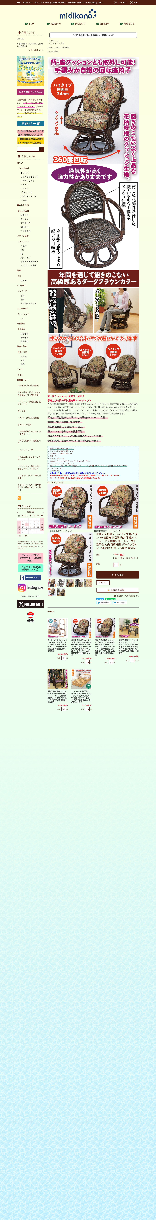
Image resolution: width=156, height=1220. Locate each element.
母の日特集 (53, 51)
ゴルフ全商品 (23, 168)
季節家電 (25, 338)
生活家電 (25, 334)
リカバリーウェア (25, 450)
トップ (31, 24)
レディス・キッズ (28, 196)
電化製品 (21, 329)
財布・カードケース (29, 262)
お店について (56, 24)
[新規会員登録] (30, 95)
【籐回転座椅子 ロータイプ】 (60, 531)
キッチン (25, 219)
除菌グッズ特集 (24, 425)
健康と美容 (22, 352)
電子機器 (25, 341)
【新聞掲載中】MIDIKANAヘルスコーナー (29, 432)
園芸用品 (25, 227)
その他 (24, 200)
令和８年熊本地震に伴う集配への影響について (93, 35)
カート (136, 3)
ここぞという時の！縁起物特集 (29, 477)
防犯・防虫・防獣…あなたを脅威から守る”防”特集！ (29, 393)
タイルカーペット (28, 303)
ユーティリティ (27, 181)
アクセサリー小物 (28, 265)
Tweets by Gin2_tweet (30, 596)
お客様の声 (104, 24)
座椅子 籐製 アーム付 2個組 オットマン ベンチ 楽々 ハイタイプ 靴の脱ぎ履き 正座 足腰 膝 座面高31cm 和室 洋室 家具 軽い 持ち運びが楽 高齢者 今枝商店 (129, 646)
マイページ (122, 3)
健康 (23, 360)
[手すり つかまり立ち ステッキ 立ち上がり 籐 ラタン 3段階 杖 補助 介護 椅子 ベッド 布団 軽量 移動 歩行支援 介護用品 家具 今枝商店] (58, 628)
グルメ (20, 375)
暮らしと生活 (54, 47)
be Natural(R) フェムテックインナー (29, 458)
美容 (23, 364)
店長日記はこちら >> (36, 50)
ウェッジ (25, 188)
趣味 (19, 276)
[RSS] (19, 499)
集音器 (24, 357)
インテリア (53, 43)
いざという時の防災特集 (28, 418)
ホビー (24, 281)
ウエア (24, 246)
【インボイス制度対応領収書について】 (30, 568)
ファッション (23, 241)
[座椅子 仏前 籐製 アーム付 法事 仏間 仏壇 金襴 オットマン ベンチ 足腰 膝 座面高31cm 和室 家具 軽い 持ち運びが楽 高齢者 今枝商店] (58, 679)
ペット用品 (25, 231)
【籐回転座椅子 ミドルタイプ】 (107, 531)
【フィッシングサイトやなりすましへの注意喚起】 (30, 558)
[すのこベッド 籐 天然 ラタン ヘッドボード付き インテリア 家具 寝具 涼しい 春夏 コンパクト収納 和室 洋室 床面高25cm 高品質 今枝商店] (81, 679)
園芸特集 (21, 411)
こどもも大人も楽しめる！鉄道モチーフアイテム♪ (29, 467)
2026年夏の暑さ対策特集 (28, 386)
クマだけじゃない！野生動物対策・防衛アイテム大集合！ (29, 487)
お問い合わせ (129, 24)
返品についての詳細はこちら (128, 596)
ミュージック (23, 314)
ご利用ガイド (80, 24)
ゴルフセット (26, 192)
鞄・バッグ (25, 258)
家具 (62, 43)
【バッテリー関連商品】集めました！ (29, 403)
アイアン (25, 185)
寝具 (23, 300)
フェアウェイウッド (29, 177)
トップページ (53, 41)
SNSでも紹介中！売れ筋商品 (29, 442)
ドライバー (25, 173)
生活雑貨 (66, 47)
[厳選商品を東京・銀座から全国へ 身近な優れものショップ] (78, 18)
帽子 (23, 250)
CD (22, 319)
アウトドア (25, 223)
